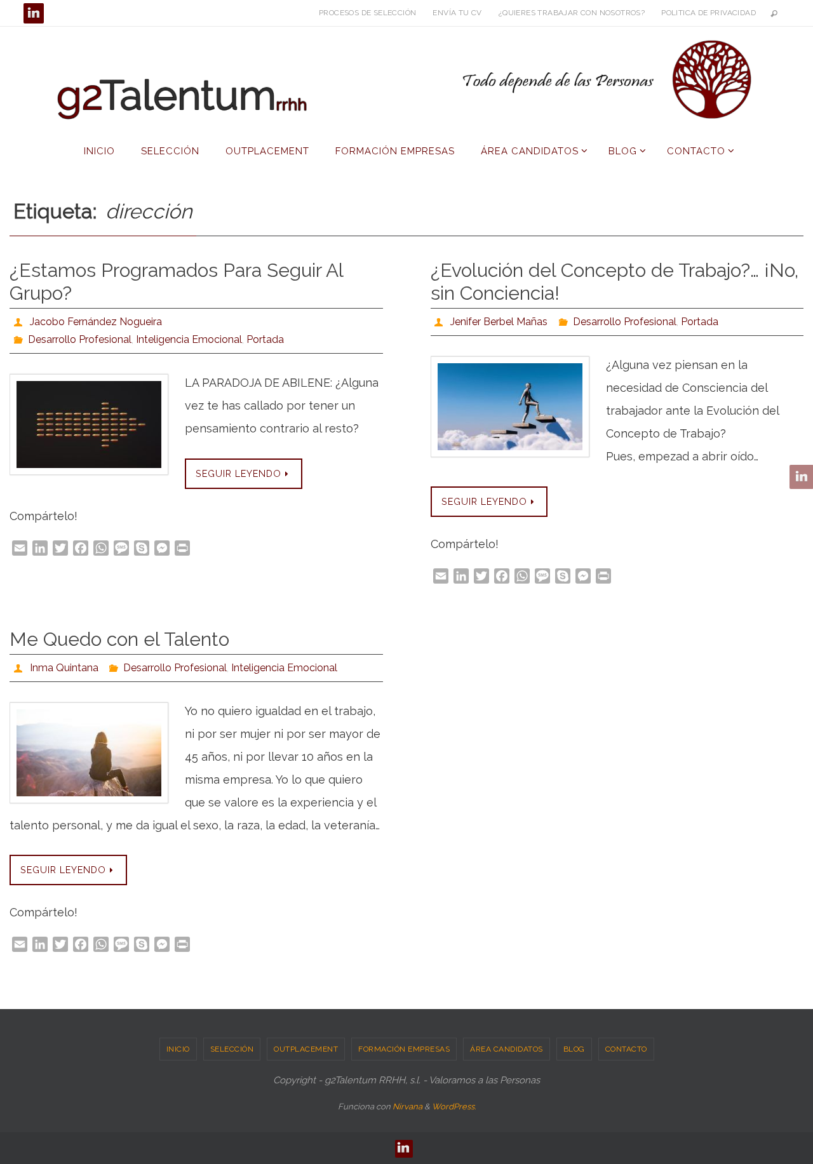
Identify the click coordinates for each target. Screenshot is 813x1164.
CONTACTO (626, 1049)
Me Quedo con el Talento (119, 639)
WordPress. (454, 1106)
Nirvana (407, 1106)
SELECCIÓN (232, 1049)
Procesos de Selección (367, 12)
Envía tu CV (457, 12)
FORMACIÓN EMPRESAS (404, 1049)
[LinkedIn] (34, 13)
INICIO (178, 1049)
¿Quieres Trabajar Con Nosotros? (572, 12)
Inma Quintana (64, 668)
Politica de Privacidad (708, 12)
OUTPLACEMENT (306, 1049)
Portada (265, 339)
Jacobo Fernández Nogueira (96, 322)
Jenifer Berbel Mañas (499, 322)
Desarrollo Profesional (79, 339)
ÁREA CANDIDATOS (506, 1049)
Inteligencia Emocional (189, 339)
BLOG (574, 1049)
